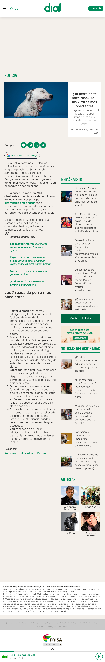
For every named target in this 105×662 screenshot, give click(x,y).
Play (99, 656)
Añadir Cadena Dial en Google (24, 155)
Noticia (10, 75)
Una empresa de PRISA (52, 638)
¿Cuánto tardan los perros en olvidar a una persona (27, 283)
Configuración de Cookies (58, 627)
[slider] (52, 651)
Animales (10, 453)
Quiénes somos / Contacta (16, 623)
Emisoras (34, 623)
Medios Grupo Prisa (52, 644)
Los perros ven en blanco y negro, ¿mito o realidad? (30, 272)
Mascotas (27, 453)
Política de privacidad (79, 623)
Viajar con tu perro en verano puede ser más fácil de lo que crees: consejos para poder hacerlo (30, 261)
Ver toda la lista (80, 318)
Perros (41, 453)
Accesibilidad (61, 623)
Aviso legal (47, 623)
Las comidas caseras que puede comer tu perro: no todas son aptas (28, 247)
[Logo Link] (52, 7)
